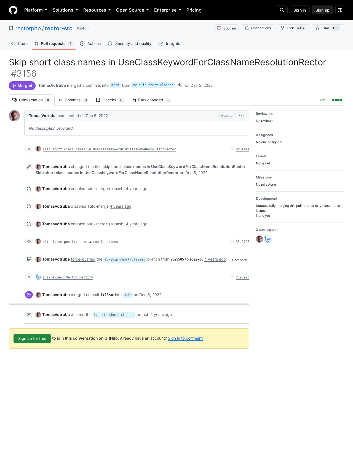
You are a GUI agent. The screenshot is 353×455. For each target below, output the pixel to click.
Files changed (156, 100)
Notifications (261, 28)
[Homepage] (13, 10)
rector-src (59, 28)
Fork (295, 28)
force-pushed (83, 259)
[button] (241, 115)
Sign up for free (32, 338)
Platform (33, 10)
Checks (115, 100)
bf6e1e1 (242, 149)
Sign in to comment (185, 338)
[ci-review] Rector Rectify (68, 277)
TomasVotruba (52, 85)
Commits (78, 100)
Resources (94, 10)
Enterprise (165, 10)
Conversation (37, 100)
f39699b (242, 277)
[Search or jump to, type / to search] (282, 10)
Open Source (130, 10)
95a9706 (242, 242)
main (115, 85)
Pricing (194, 10)
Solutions (63, 10)
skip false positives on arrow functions (80, 242)
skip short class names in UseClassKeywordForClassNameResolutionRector (109, 149)
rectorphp (28, 28)
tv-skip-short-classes (153, 85)
